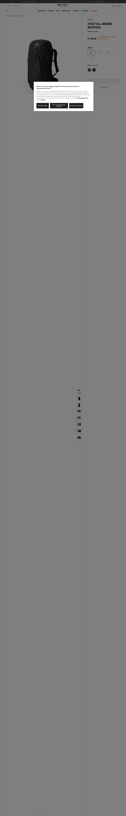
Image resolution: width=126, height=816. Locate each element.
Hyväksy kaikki (42, 105)
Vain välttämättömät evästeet (59, 105)
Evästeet (43, 99)
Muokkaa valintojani (76, 105)
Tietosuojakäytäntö (82, 98)
